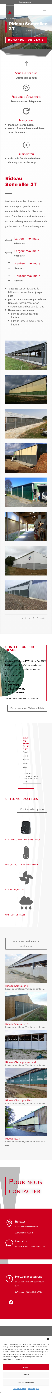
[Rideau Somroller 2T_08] (26, 541)
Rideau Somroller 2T (17, 1024)
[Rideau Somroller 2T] (26, 575)
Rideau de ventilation (14, 989)
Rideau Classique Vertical (20, 1062)
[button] (47, 1339)
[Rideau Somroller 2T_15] (26, 507)
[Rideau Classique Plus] (26, 1083)
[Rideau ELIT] (26, 1121)
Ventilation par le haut (35, 1065)
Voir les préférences (26, 1382)
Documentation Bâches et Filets (27, 708)
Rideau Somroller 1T (17, 986)
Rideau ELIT (12, 1138)
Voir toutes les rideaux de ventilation (26, 943)
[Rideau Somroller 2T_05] (26, 438)
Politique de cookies (19, 1388)
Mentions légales (33, 1388)
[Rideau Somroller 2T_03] (26, 370)
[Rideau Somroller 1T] (26, 968)
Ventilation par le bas (35, 989)
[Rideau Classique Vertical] (26, 1045)
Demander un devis (26, 39)
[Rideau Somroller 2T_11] (26, 610)
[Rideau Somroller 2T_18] (26, 473)
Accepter (26, 1367)
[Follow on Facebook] (11, 1302)
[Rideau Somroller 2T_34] (26, 404)
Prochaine (41, 618)
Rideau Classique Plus (18, 1100)
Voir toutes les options (32, 809)
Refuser (26, 1375)
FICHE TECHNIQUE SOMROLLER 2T (32, 777)
